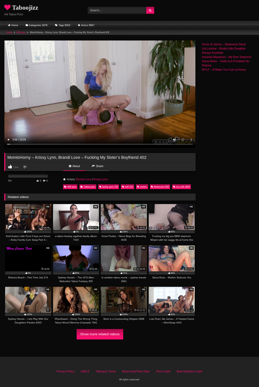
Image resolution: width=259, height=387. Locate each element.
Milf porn (21, 32)
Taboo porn (89, 186)
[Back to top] (248, 376)
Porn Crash (163, 371)
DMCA (85, 371)
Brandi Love (83, 179)
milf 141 (129, 186)
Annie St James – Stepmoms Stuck (224, 44)
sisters (143, 186)
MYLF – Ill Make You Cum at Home (224, 69)
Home (14, 25)
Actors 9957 (87, 25)
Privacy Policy (66, 371)
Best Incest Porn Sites (136, 371)
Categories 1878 (38, 25)
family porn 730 (110, 186)
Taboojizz (24, 7)
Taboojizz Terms (106, 371)
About (76, 166)
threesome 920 (161, 186)
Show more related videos (100, 334)
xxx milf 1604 (183, 186)
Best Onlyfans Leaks (189, 371)
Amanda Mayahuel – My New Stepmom (226, 56)
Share (99, 166)
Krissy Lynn (100, 179)
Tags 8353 (64, 25)
